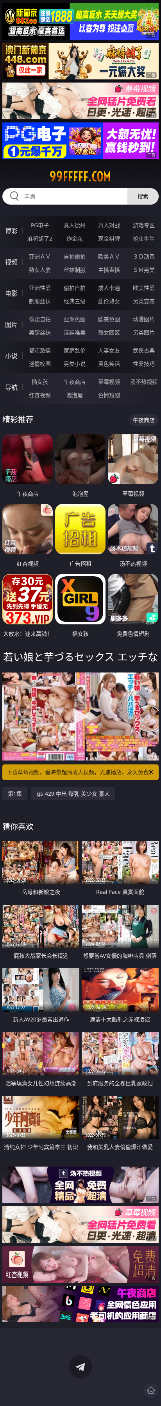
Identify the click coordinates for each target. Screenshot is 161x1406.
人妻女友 (109, 350)
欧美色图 (109, 319)
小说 (11, 356)
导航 (11, 387)
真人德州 (75, 225)
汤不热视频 (143, 381)
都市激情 (40, 350)
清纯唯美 (75, 332)
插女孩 (40, 381)
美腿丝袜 (40, 332)
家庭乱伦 (75, 350)
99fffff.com (80, 176)
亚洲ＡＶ (40, 256)
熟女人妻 (40, 269)
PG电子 (40, 225)
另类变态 (144, 301)
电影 (11, 293)
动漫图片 (144, 319)
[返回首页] (151, 1390)
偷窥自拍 (40, 319)
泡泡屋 (74, 395)
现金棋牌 (109, 238)
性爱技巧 (144, 363)
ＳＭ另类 (144, 269)
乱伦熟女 (109, 301)
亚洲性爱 (40, 287)
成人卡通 (109, 287)
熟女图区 (109, 332)
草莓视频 (109, 381)
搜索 (143, 196)
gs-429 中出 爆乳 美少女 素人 (73, 793)
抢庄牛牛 (144, 238)
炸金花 (74, 238)
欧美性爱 (144, 287)
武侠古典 (144, 350)
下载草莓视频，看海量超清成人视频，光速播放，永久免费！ (80, 772)
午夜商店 (75, 381)
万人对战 (109, 225)
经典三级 (75, 301)
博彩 (11, 231)
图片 (11, 324)
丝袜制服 (75, 269)
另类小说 (75, 363)
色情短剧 (109, 395)
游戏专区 (144, 225)
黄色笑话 (109, 363)
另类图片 (144, 332)
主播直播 (109, 269)
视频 (11, 262)
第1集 (15, 793)
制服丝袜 (40, 301)
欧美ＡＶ (109, 256)
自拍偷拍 (75, 256)
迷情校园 (40, 363)
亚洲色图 (75, 319)
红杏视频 (40, 395)
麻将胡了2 (39, 238)
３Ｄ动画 (144, 256)
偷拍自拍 (75, 287)
